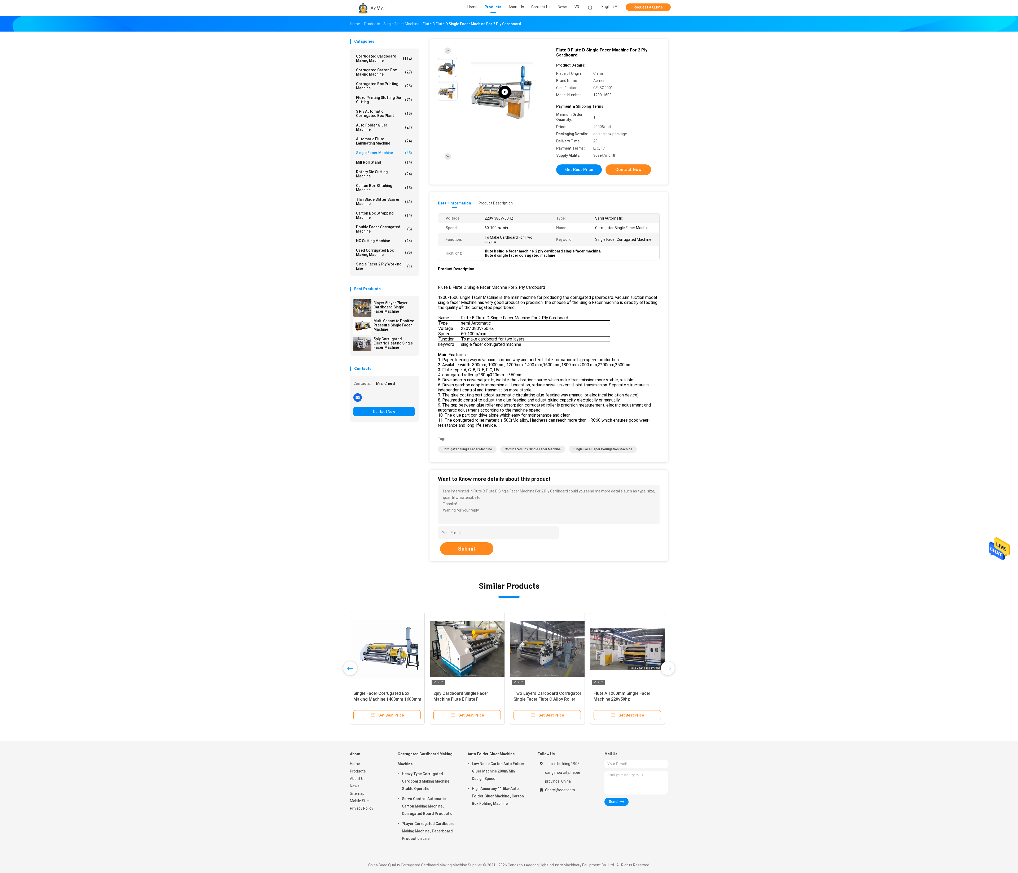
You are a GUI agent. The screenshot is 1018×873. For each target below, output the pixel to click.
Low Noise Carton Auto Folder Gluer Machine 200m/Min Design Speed (498, 771)
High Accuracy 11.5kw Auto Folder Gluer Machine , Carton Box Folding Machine (498, 796)
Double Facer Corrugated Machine (384, 229)
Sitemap (357, 793)
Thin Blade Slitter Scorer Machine (384, 201)
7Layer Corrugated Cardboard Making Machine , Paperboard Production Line (428, 831)
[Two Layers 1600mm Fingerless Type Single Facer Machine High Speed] (627, 649)
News (354, 786)
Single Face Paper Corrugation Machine (602, 449)
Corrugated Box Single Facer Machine (533, 449)
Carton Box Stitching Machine (384, 188)
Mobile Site (359, 801)
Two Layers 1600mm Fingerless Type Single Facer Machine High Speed (625, 699)
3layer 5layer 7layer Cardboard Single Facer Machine (391, 307)
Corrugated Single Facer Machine (467, 449)
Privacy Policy (361, 808)
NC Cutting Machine (384, 241)
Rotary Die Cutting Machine (384, 174)
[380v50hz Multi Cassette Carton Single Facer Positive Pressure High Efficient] (467, 649)
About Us (358, 778)
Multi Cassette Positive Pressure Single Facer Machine (394, 325)
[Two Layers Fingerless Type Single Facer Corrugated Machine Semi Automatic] (387, 649)
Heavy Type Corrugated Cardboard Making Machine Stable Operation (425, 781)
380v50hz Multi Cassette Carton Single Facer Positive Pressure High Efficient (465, 699)
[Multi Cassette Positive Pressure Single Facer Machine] (362, 326)
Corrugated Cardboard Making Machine (384, 58)
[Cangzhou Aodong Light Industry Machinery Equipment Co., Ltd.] (370, 8)
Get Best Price (579, 169)
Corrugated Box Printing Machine (384, 86)
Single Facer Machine (384, 153)
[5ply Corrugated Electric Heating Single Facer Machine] (362, 344)
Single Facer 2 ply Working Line (384, 266)
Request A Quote (648, 7)
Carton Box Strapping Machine (384, 215)
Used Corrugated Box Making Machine (384, 252)
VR (576, 7)
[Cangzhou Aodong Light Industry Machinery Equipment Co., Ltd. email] (357, 397)
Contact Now (384, 411)
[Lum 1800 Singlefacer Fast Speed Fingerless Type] (547, 649)
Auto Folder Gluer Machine (384, 127)
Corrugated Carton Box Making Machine (384, 72)
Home (355, 764)
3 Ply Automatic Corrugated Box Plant (384, 113)
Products (358, 771)
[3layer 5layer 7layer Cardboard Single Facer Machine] (362, 308)
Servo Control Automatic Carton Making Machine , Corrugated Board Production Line (428, 807)
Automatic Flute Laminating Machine (384, 141)
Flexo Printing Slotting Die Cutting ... (384, 99)
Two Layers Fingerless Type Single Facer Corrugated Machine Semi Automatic (387, 699)
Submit (466, 548)
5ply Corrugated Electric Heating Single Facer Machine (393, 343)
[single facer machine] (504, 92)
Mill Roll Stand (384, 162)
